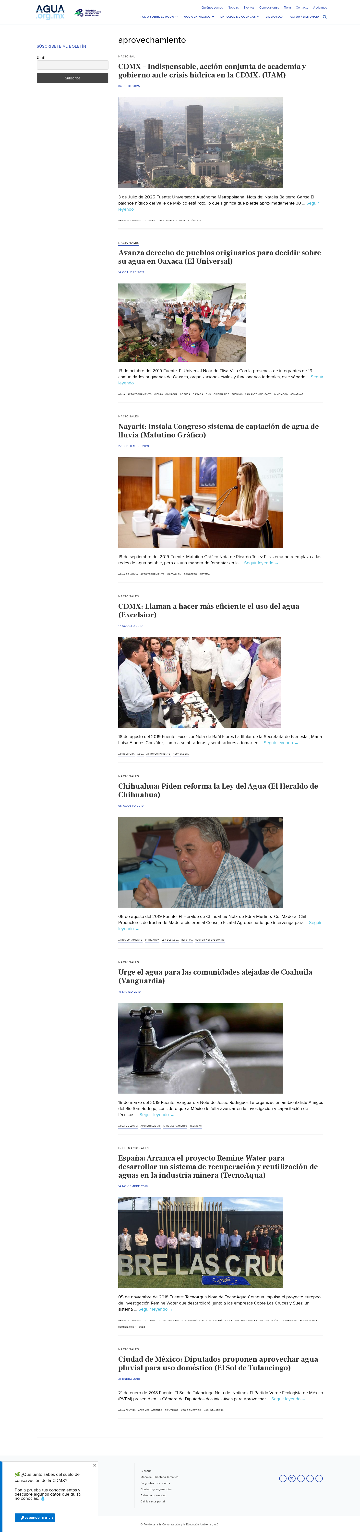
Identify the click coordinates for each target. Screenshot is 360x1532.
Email (41, 58)
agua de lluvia (128, 574)
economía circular (198, 1320)
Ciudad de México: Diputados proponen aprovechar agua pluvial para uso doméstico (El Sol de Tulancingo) (218, 1363)
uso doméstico (191, 1410)
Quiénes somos (212, 8)
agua (121, 394)
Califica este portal (153, 1501)
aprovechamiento (130, 220)
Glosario (146, 1471)
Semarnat (296, 394)
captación (174, 574)
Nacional (126, 56)
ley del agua (170, 940)
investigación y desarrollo (278, 1320)
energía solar (222, 1320)
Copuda (185, 394)
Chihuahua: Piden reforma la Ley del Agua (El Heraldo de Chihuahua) (218, 790)
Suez (142, 1327)
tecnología (181, 754)
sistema (205, 574)
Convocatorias (269, 8)
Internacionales (133, 1148)
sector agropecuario (210, 940)
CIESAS (158, 394)
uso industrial (214, 1410)
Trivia (287, 8)
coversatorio (154, 220)
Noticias (233, 8)
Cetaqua (150, 1320)
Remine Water (308, 1320)
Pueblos (237, 394)
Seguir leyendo (261, 563)
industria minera (246, 1320)
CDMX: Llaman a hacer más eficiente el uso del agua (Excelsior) (208, 610)
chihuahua (152, 940)
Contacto (302, 8)
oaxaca (198, 394)
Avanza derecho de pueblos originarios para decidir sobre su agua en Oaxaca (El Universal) (219, 257)
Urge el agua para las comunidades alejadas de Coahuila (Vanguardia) (215, 976)
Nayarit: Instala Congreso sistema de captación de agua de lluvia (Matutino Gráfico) (218, 431)
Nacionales (128, 242)
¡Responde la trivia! (38, 1517)
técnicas (196, 1126)
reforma (187, 940)
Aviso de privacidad (153, 1495)
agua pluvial (127, 1410)
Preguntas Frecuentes (155, 1483)
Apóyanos (320, 8)
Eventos (249, 8)
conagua (171, 394)
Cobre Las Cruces (171, 1320)
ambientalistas (151, 1126)
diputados (172, 1410)
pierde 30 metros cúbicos (183, 220)
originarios (221, 394)
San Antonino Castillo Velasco (266, 394)
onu (208, 394)
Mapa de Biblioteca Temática (159, 1477)
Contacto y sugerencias (156, 1489)
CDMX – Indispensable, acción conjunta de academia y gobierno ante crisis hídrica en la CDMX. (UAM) (212, 71)
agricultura (126, 754)
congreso (190, 574)
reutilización (127, 1327)
